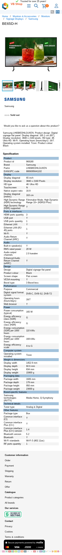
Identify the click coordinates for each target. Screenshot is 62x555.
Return (8, 481)
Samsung (33, 19)
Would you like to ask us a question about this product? (31, 126)
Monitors (45, 16)
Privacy (8, 526)
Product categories (14, 497)
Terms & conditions (14, 537)
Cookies (9, 531)
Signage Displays (15, 19)
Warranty (9, 476)
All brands (10, 503)
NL (52, 12)
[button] (57, 32)
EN (57, 12)
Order (7, 460)
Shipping (9, 471)
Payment (9, 465)
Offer (7, 487)
